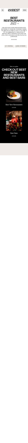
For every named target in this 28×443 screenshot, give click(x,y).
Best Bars (14, 133)
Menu (24, 10)
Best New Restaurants (14, 105)
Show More (14, 39)
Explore (14, 107)
